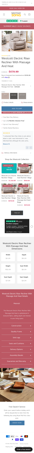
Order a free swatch (24, 449)
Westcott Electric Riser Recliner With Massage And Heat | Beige (24, 199)
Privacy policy (18, 447)
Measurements (27, 102)
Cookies (4, 2)
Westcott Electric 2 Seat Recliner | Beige (24, 177)
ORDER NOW (16, 423)
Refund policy (27, 447)
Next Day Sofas (14, 444)
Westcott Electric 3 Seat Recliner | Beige (9, 197)
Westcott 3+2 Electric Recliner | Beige (9, 177)
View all (17, 213)
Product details (8, 102)
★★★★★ (4, 56)
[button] (4, 14)
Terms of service (24, 444)
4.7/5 (8, 56)
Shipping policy (9, 447)
